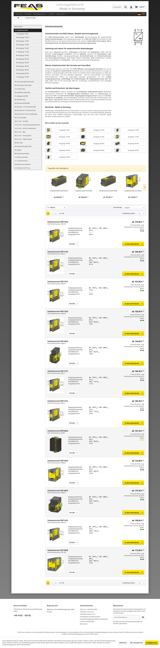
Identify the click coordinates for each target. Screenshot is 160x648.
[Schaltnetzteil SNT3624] (133, 181)
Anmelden (28, 14)
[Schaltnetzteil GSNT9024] (58, 181)
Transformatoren (22, 161)
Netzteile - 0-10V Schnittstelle (26, 107)
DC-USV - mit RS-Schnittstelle (26, 128)
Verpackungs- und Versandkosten (69, 632)
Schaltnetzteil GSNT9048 (108, 191)
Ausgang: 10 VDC (23, 37)
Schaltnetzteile (22, 30)
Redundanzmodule (22, 154)
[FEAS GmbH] (139, 14)
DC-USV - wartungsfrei (23, 136)
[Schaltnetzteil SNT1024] (55, 236)
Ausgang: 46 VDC (23, 66)
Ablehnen (123, 643)
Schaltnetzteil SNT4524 (57, 341)
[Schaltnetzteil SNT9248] (83, 181)
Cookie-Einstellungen (87, 621)
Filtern (52, 207)
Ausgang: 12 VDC (23, 41)
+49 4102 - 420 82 (22, 615)
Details (72, 244)
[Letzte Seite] (56, 213)
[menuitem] (120, 7)
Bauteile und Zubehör (23, 164)
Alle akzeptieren (136, 643)
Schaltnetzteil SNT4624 (57, 490)
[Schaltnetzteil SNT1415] (55, 534)
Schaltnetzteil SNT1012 (57, 281)
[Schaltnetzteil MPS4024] (55, 445)
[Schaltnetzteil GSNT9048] (108, 181)
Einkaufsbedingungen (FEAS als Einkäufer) (94, 619)
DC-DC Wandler (21, 118)
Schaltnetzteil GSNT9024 (59, 191)
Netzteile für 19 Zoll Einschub (26, 110)
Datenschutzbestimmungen (130, 622)
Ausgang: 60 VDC (23, 73)
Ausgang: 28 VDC (23, 59)
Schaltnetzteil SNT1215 (57, 371)
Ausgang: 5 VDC (23, 34)
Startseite (19, 14)
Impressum (60, 14)
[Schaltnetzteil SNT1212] (55, 415)
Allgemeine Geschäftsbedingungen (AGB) (60, 609)
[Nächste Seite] (51, 213)
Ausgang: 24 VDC (23, 55)
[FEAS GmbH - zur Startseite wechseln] (28, 6)
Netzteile (19, 27)
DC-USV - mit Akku (22, 121)
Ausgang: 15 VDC (23, 48)
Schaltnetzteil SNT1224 (57, 252)
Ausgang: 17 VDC (23, 52)
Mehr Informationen (23, 645)
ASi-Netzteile (20, 89)
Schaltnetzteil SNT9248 (83, 191)
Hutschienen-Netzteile (23, 85)
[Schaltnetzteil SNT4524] (55, 355)
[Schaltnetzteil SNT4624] (55, 504)
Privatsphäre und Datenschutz (90, 617)
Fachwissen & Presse (23, 168)
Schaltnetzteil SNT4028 (57, 550)
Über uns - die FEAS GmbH (88, 609)
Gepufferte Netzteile (23, 92)
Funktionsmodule (22, 157)
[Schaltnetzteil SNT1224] (55, 265)
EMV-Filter (19, 143)
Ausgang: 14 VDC (23, 45)
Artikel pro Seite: (129, 213)
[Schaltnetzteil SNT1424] (55, 325)
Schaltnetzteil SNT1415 (57, 520)
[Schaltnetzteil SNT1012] (55, 295)
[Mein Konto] (131, 7)
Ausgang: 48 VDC (23, 70)
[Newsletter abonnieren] (143, 617)
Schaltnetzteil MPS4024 (57, 431)
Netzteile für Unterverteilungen (26, 114)
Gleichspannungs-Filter (24, 146)
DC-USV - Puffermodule (24, 139)
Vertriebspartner (39, 14)
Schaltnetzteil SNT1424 (57, 311)
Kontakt (51, 14)
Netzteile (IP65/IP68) (23, 103)
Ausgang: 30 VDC (23, 63)
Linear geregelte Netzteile (25, 82)
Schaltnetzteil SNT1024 (57, 222)
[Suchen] (125, 7)
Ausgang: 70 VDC (23, 77)
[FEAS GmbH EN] (143, 14)
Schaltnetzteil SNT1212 (57, 401)
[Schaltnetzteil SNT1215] (55, 385)
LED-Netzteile (20, 100)
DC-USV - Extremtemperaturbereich (28, 125)
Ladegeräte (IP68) (22, 96)
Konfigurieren (151, 643)
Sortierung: (117, 207)
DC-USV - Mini (20, 132)
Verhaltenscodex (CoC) (87, 614)
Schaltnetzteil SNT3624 (133, 191)
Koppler (19, 150)
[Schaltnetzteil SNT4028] (55, 564)
